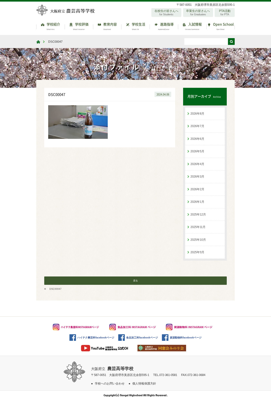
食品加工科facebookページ (142, 337)
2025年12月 (198, 214)
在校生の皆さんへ (166, 12)
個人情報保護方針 (144, 383)
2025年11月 (198, 227)
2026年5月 (197, 151)
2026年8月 (197, 113)
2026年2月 (197, 189)
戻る (135, 280)
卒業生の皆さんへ (198, 12)
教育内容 (110, 26)
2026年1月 (197, 201)
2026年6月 (197, 138)
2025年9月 (197, 252)
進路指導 (166, 26)
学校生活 (138, 26)
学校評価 (80, 26)
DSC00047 (55, 289)
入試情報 (193, 26)
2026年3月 (197, 176)
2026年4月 (197, 164)
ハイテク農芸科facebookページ (95, 337)
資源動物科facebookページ (186, 337)
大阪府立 (112, 369)
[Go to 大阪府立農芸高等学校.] (38, 41)
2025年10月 (198, 239)
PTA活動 (225, 12)
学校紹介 (53, 26)
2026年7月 (197, 126)
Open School (223, 26)
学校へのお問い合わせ (110, 383)
